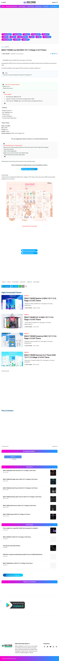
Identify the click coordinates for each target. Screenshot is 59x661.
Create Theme (30, 6)
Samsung (17, 39)
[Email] (57, 53)
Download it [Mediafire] (29, 250)
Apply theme (38, 6)
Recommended (7, 39)
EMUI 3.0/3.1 (36, 34)
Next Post (54, 446)
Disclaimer (46, 6)
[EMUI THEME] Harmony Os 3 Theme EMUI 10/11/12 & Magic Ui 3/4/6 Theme (40, 356)
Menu (4, 2)
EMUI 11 (9, 281)
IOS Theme (47, 37)
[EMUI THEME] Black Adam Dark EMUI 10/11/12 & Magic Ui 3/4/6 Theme (19, 470)
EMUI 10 (26, 34)
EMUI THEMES (22, 37)
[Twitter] (54, 53)
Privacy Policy (53, 6)
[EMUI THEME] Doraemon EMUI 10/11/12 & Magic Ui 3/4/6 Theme (40, 337)
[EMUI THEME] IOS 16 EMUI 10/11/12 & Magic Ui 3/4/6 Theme (38, 318)
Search (54, 2)
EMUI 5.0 (45, 34)
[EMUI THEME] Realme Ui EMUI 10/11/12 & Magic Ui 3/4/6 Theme (40, 299)
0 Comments (20, 53)
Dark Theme (17, 34)
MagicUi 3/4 (29, 281)
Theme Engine (21, 6)
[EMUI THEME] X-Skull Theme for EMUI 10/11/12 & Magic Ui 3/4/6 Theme (19, 505)
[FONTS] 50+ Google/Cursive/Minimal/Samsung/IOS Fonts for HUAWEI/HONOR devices (22, 554)
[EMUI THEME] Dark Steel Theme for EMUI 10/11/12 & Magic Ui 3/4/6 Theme (20, 488)
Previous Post (5, 446)
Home (2, 6)
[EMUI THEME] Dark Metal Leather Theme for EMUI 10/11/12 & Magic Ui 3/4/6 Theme (22, 496)
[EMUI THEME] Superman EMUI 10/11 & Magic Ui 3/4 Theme (16, 514)
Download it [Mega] (28, 253)
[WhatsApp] (20, 286)
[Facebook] (52, 53)
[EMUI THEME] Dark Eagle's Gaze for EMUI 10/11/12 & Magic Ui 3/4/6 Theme (20, 479)
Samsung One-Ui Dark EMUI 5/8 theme (11, 545)
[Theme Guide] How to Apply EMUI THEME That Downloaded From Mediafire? (20, 528)
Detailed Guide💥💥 (29, 169)
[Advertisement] (29, 20)
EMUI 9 (13, 37)
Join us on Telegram (14, 575)
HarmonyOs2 (22, 281)
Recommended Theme (11, 6)
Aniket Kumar (13, 658)
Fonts (31, 37)
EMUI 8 (5, 37)
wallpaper (25, 39)
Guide (38, 37)
